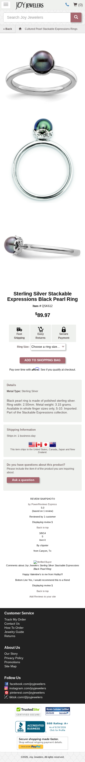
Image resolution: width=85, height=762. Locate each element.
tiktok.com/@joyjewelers (25, 697)
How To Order (14, 627)
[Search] (76, 17)
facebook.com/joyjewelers (27, 684)
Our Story (11, 653)
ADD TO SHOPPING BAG (42, 360)
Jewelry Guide (14, 632)
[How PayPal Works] (42, 743)
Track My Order (15, 619)
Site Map (10, 666)
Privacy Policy (13, 658)
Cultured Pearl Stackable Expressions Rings (51, 28)
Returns (9, 636)
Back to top (43, 527)
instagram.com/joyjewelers (27, 688)
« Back (7, 28)
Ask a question (23, 480)
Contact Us (12, 623)
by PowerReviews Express (42, 504)
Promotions (12, 662)
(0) (80, 5)
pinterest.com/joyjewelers (27, 692)
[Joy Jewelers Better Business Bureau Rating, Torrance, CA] (42, 726)
